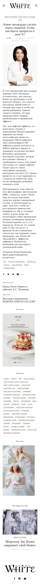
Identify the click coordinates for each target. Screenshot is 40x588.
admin (9, 38)
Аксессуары (26, 385)
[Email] (18, 274)
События (7, 423)
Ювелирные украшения (12, 433)
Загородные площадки (12, 394)
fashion (14, 378)
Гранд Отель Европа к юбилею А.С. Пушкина (16, 288)
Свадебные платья (10, 420)
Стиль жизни (16, 423)
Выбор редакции (11, 17)
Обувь (23, 404)
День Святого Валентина (12, 391)
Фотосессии (32, 430)
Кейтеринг (32, 398)
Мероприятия (25, 401)
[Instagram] (19, 578)
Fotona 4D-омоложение (16, 261)
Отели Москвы (9, 407)
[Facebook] (4, 274)
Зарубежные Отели (28, 394)
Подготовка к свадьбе (26, 17)
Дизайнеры (27, 391)
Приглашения (8, 417)
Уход (20, 20)
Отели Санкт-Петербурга (24, 407)
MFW (20, 378)
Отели (30, 404)
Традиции (26, 423)
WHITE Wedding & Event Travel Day (16, 382)
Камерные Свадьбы (19, 398)
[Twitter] (8, 274)
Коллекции (7, 401)
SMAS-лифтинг (17, 265)
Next (34, 530)
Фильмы (6, 430)
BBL (5, 261)
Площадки (25, 410)
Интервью (7, 398)
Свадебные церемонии (26, 420)
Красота (16, 401)
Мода (34, 401)
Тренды (6, 426)
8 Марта (6, 378)
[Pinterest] (13, 274)
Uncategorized (29, 378)
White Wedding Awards (11, 385)
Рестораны (31, 417)
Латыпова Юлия (9, 268)
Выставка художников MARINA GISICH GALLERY (19, 300)
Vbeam (26, 265)
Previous (6, 530)
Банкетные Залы (9, 388)
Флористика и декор (18, 430)
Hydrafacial (31, 261)
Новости (7, 404)
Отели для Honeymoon (11, 410)
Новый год (15, 404)
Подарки (6, 414)
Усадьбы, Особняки (17, 426)
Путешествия (20, 417)
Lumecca (7, 265)
